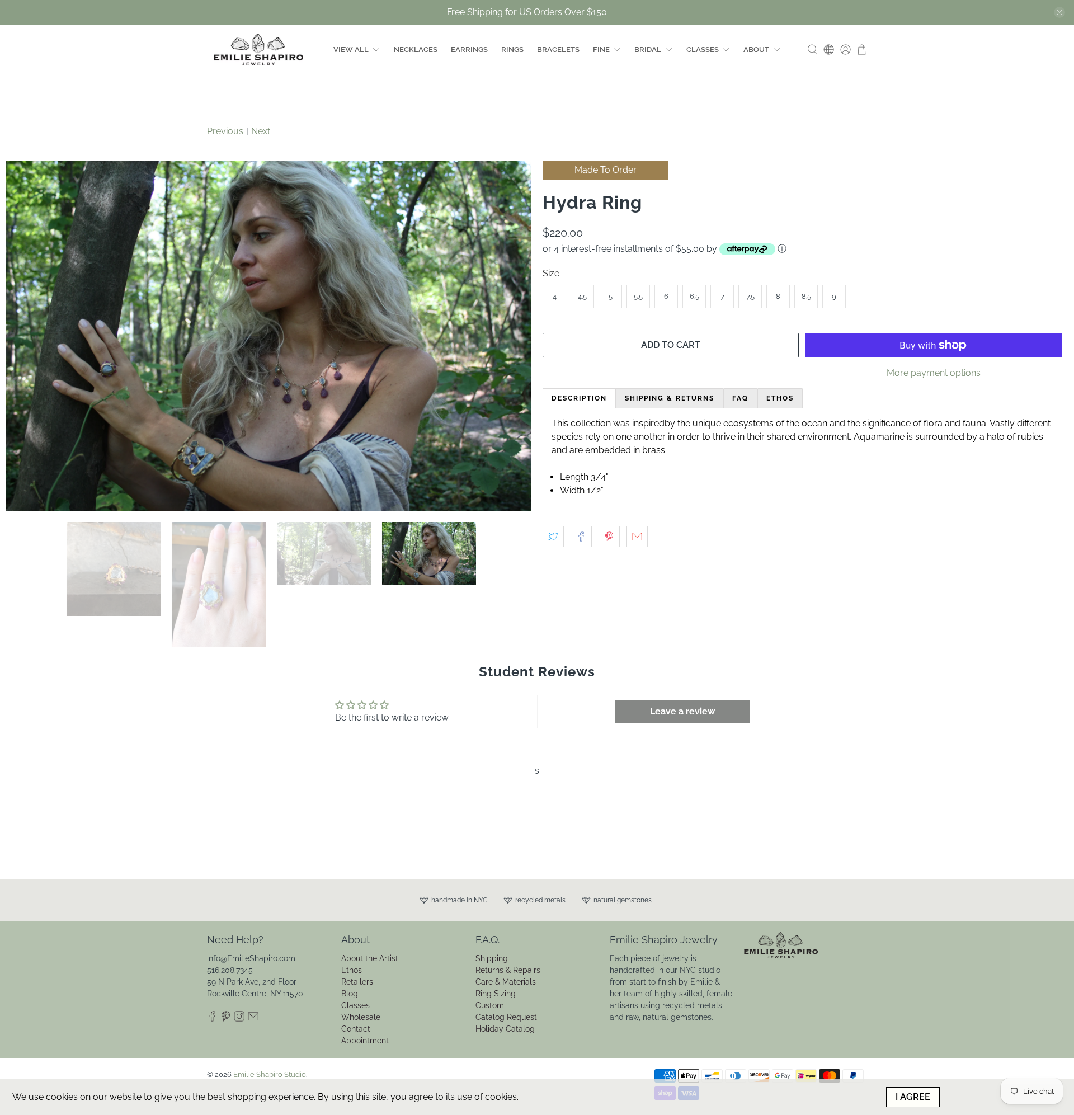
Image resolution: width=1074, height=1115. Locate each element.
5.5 (638, 296)
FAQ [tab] (740, 398)
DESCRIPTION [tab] (579, 398)
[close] (1059, 12)
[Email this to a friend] (637, 536)
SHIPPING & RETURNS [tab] (669, 398)
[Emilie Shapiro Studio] (258, 49)
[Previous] (23, 423)
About (756, 49)
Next (260, 131)
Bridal (647, 49)
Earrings (469, 49)
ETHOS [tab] (780, 398)
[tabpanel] (805, 457)
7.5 (750, 296)
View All (351, 49)
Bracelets (558, 49)
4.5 (582, 296)
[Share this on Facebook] (581, 536)
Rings (512, 49)
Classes (702, 49)
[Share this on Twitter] (553, 536)
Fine (601, 49)
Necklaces (415, 49)
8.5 (806, 296)
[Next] (513, 423)
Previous (225, 131)
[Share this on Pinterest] (609, 536)
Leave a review (682, 886)
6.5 (694, 296)
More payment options (934, 373)
